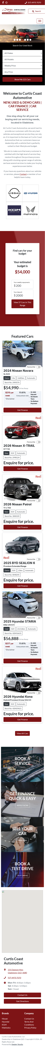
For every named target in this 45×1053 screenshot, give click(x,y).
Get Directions (22, 1001)
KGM (4, 1024)
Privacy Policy (30, 1027)
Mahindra (6, 1027)
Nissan (5, 1018)
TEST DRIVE (22, 875)
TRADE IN (22, 840)
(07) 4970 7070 (34, 2)
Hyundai (5, 1021)
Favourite (31, 367)
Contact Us (22, 995)
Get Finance (22, 410)
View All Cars (22, 733)
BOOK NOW (22, 770)
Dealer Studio (17, 1044)
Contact (23, 174)
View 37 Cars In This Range (22, 303)
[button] (40, 20)
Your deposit (18, 292)
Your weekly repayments (22, 282)
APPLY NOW (22, 805)
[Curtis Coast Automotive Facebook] (3, 2)
